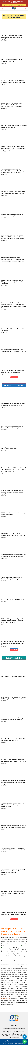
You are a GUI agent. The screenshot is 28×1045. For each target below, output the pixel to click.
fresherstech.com (5, 998)
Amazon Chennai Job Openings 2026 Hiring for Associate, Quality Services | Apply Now (12, 282)
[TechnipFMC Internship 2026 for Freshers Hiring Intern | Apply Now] (14, 438)
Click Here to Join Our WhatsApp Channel (14, 5)
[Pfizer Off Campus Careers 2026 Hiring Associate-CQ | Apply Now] (14, 206)
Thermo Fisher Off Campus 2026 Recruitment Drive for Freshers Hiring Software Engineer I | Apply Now (12, 170)
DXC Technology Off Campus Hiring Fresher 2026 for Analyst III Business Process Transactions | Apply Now (12, 104)
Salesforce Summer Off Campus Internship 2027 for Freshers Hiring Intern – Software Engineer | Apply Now (14, 469)
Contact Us (12, 1040)
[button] (2, 8)
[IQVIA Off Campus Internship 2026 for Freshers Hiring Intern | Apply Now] (14, 418)
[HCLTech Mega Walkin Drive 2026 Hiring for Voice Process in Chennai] (14, 668)
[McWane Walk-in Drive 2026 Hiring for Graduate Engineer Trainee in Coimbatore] (14, 751)
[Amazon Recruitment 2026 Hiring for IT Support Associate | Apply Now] (14, 362)
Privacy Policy (5, 1040)
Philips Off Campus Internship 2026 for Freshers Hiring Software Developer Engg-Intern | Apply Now (12, 620)
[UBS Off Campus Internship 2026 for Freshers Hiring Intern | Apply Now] (14, 569)
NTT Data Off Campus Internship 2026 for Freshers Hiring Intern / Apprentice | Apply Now (13, 556)
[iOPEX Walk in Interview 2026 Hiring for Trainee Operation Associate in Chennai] (14, 883)
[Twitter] (25, 1037)
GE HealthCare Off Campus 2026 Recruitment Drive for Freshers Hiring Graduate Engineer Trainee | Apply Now (13, 259)
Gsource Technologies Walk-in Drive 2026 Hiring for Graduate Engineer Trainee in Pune (13, 827)
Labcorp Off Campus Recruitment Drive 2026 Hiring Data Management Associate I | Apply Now (14, 193)
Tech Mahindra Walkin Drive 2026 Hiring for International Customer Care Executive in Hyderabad (13, 870)
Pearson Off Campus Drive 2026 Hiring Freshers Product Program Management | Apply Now (13, 82)
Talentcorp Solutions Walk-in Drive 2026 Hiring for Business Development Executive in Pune (13, 804)
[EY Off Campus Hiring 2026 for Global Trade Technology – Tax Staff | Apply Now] (14, 341)
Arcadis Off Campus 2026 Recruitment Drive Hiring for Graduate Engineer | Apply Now (12, 37)
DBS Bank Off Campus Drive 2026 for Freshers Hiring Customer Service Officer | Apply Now (13, 328)
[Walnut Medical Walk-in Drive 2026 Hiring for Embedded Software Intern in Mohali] (14, 840)
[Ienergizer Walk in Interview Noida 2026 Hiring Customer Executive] (14, 730)
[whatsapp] (25, 1042)
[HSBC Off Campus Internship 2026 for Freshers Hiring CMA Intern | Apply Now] (14, 525)
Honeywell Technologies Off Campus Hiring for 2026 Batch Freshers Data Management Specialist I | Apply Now (12, 236)
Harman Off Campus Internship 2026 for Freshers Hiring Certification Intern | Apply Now (13, 405)
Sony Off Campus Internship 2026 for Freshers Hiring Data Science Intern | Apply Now (12, 492)
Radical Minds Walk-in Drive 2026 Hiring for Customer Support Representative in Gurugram (13, 782)
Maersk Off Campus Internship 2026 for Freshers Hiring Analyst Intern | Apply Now (12, 643)
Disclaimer (19, 1040)
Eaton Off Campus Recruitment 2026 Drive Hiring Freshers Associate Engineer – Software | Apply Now (13, 59)
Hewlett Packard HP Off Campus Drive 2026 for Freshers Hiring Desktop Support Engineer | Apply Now (13, 148)
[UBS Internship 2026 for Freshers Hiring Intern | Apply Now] (14, 504)
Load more (13, 377)
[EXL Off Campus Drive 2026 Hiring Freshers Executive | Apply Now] (14, 117)
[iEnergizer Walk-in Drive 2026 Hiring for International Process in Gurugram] (14, 709)
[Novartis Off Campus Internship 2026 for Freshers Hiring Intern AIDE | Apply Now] (14, 590)
